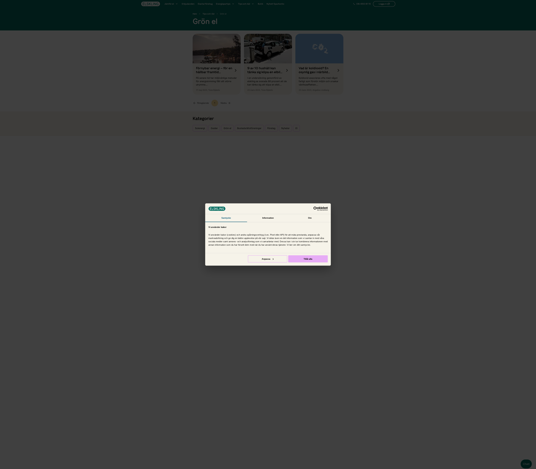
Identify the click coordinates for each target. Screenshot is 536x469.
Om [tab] (310, 218)
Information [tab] (268, 218)
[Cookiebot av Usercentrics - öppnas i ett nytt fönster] (315, 209)
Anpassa (266, 259)
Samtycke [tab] (226, 218)
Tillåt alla (308, 259)
